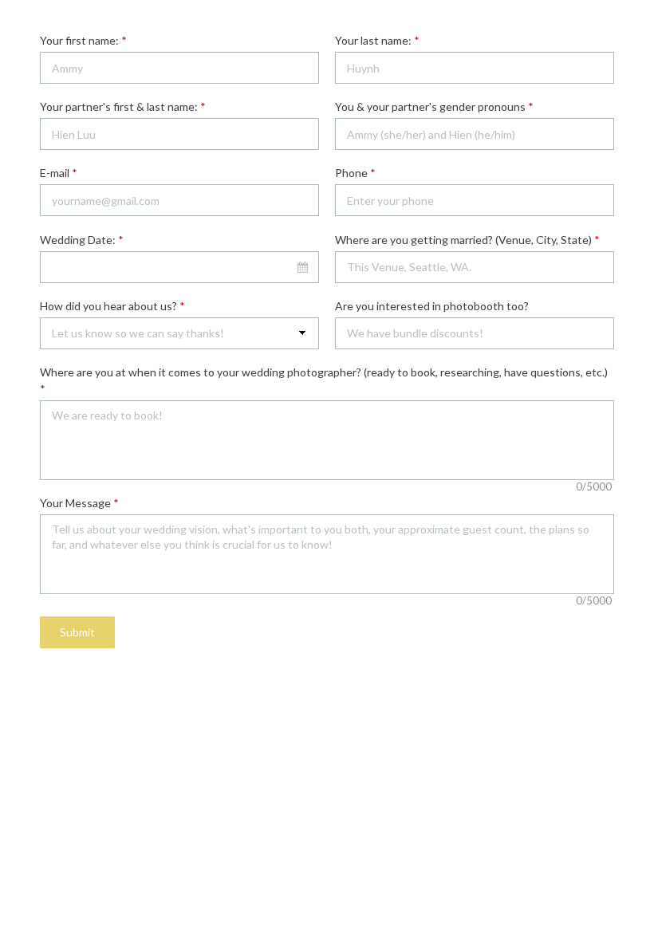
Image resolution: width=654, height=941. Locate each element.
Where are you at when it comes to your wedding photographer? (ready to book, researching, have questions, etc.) (324, 380)
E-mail (58, 172)
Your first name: (83, 40)
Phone (355, 172)
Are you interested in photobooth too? (432, 306)
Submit (77, 632)
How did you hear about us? (112, 306)
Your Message (79, 503)
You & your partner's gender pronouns (434, 106)
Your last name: (377, 40)
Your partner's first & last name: (123, 106)
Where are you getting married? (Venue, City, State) (467, 239)
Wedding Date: (82, 239)
